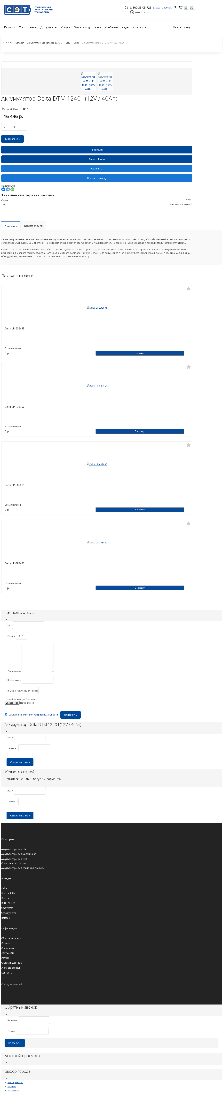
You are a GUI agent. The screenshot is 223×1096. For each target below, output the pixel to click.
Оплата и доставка (87, 27)
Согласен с (33, 714)
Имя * (10, 737)
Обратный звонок (11, 938)
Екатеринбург (183, 27)
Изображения (14, 699)
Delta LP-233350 (14, 407)
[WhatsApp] (12, 189)
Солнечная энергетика (13, 863)
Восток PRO (8, 893)
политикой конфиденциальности (39, 714)
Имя (10, 625)
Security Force (8, 912)
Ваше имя (12, 1020)
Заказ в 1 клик (97, 159)
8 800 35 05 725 (140, 7)
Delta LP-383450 (14, 563)
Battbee (5, 917)
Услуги (65, 27)
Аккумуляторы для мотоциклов (18, 853)
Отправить (70, 714)
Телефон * (13, 748)
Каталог (10, 27)
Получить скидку (96, 178)
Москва (12, 1086)
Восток (5, 898)
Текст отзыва (14, 671)
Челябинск (13, 1090)
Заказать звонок (162, 7)
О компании (28, 27)
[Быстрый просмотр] (96, 304)
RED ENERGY (8, 903)
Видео (11, 690)
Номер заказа (14, 680)
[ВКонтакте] (3, 189)
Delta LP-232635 (14, 328)
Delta (4, 888)
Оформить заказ (20, 762)
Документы (48, 27)
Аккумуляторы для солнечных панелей (22, 867)
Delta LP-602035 (14, 485)
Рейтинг (12, 636)
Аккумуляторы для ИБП (14, 849)
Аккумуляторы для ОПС (14, 858)
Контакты (140, 27)
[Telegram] (8, 189)
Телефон (12, 1031)
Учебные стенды (117, 27)
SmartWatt (7, 907)
